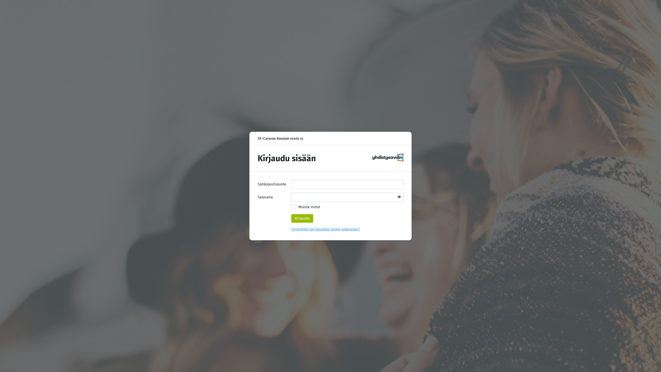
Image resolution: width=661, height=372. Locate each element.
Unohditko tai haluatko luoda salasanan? (325, 229)
